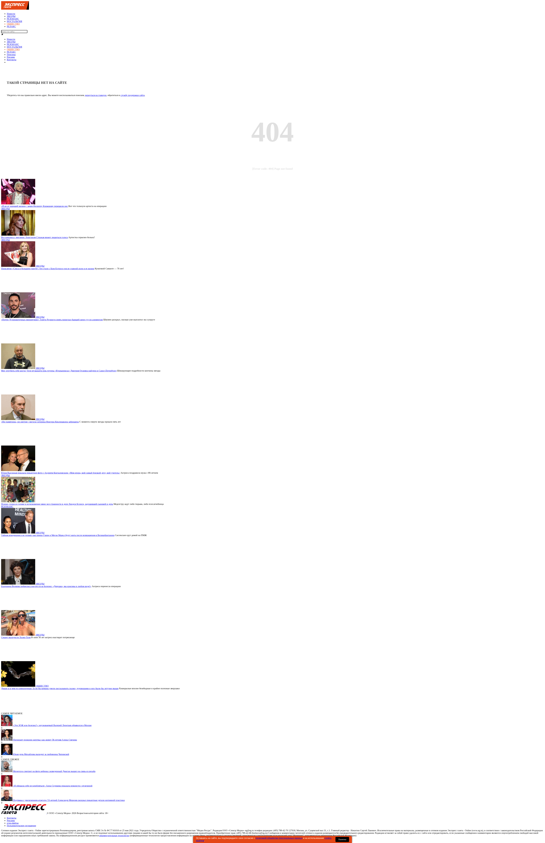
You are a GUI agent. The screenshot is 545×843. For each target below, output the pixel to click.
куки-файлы (13, 823)
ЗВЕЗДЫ (11, 16)
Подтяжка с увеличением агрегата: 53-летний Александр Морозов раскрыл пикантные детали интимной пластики (69, 800)
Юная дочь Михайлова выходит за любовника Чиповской (41, 754)
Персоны (11, 54)
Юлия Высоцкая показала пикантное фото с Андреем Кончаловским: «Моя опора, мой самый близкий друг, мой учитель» (60, 473)
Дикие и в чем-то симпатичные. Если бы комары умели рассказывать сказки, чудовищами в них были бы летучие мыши (60, 688)
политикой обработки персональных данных (279, 838)
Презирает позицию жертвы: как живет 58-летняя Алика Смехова (45, 740)
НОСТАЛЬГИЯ (14, 21)
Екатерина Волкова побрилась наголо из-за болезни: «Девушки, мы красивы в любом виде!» (46, 586)
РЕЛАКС (11, 26)
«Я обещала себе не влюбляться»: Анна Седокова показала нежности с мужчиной (52, 786)
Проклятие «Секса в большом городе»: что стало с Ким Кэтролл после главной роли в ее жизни (47, 268)
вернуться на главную (95, 95)
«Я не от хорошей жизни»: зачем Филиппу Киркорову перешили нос (34, 206)
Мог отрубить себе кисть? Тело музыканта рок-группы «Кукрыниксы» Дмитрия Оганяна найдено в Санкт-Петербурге (59, 371)
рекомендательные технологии (114, 835)
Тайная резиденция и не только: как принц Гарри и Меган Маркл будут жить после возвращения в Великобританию (57, 535)
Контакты (11, 59)
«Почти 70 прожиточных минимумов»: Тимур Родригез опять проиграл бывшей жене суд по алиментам (52, 319)
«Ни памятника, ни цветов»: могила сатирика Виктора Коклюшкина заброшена (40, 422)
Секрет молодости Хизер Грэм (16, 637)
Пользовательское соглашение (21, 825)
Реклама (11, 57)
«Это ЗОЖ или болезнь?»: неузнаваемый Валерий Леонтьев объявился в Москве (52, 725)
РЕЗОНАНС (13, 19)
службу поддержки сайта (132, 95)
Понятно (342, 839)
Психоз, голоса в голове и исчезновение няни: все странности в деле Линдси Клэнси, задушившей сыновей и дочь (57, 504)
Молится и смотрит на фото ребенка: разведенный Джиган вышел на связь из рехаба (54, 771)
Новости (11, 13)
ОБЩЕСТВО (13, 24)
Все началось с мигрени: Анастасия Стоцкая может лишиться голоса (34, 237)
